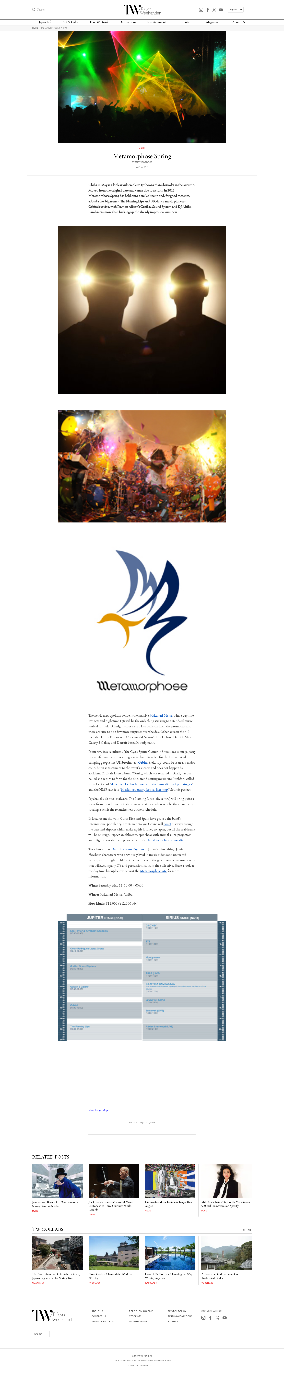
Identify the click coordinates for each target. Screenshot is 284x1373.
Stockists (135, 1316)
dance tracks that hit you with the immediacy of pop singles (151, 784)
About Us (238, 22)
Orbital (143, 762)
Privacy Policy (177, 1311)
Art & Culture (71, 22)
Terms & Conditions (180, 1316)
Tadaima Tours (138, 1321)
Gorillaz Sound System (128, 849)
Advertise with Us (103, 1321)
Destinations (127, 22)
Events (184, 22)
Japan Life (45, 22)
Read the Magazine (141, 1311)
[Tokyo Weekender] (54, 1320)
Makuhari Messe (161, 715)
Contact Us (99, 1316)
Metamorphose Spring (54, 28)
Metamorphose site (153, 871)
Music (142, 148)
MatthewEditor (143, 162)
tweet (167, 824)
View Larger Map (98, 1110)
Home (35, 28)
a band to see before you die (165, 840)
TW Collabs (38, 1283)
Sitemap (173, 1321)
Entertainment (156, 22)
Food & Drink (99, 22)
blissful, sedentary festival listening (144, 789)
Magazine (212, 22)
